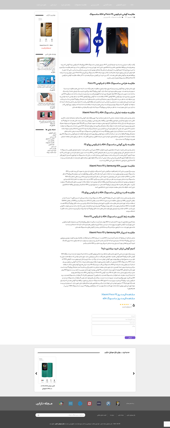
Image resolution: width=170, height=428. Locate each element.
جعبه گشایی (107, 4)
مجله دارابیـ (121, 415)
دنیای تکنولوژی (121, 4)
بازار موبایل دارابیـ (131, 415)
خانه (132, 4)
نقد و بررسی (95, 4)
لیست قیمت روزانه (51, 152)
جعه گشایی (51, 145)
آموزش (54, 135)
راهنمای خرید (65, 4)
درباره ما (112, 415)
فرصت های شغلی (101, 415)
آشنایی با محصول (50, 139)
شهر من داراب (41, 4)
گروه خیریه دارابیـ (51, 150)
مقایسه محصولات (81, 4)
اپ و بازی (54, 4)
